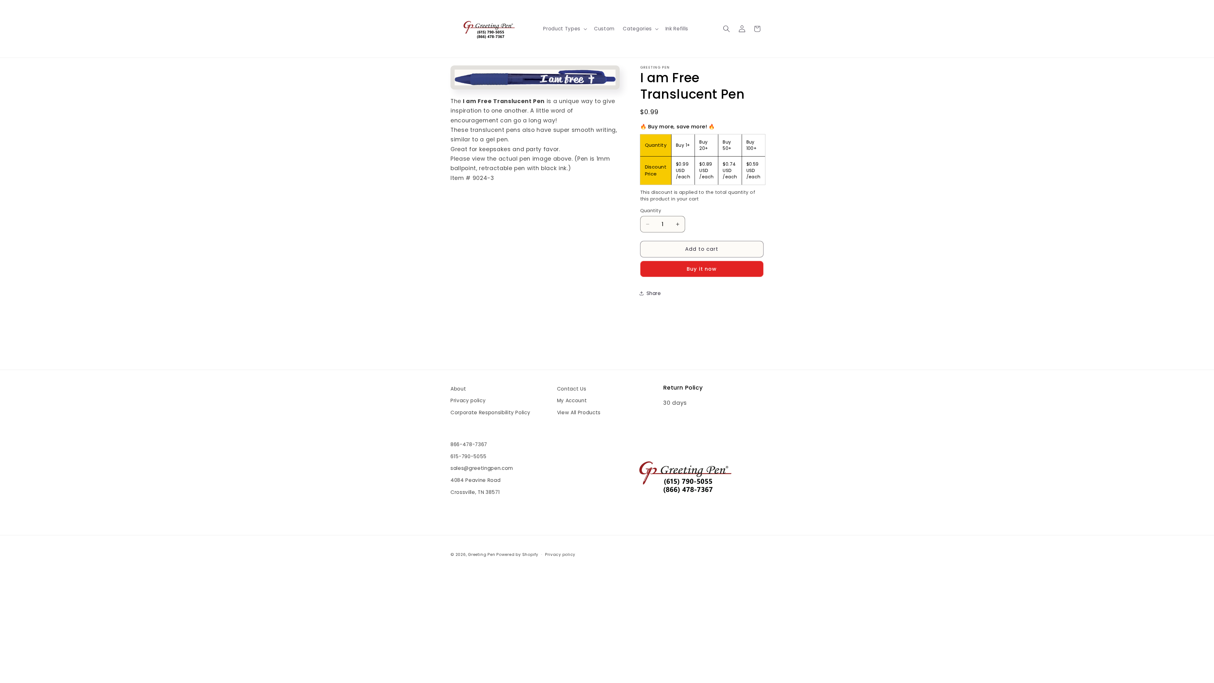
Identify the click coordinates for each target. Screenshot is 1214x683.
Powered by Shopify (517, 554)
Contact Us (571, 388)
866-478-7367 (469, 444)
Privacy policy (468, 400)
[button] (564, 29)
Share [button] (654, 293)
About (458, 388)
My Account (572, 400)
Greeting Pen (482, 554)
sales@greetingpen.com (482, 468)
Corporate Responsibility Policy (490, 412)
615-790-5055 (469, 456)
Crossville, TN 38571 (475, 492)
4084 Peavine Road (475, 480)
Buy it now (702, 269)
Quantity (650, 210)
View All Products (579, 412)
